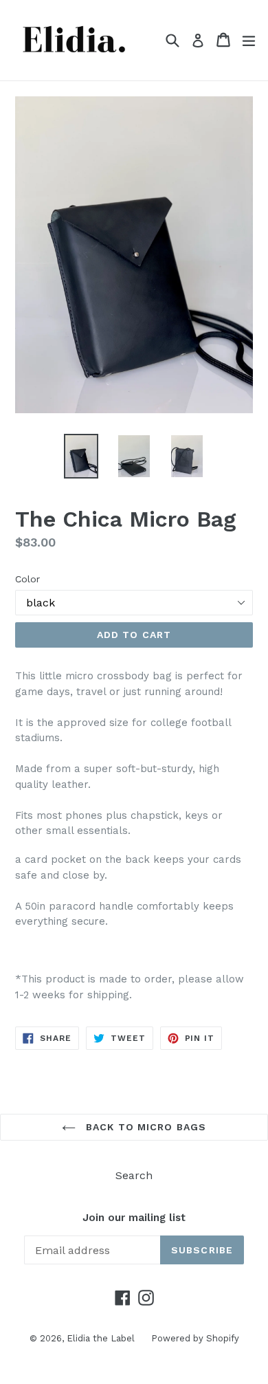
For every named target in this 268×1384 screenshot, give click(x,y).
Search (134, 1175)
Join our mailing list (134, 1217)
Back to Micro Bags (144, 1126)
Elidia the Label (102, 1338)
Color (27, 578)
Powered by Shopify (195, 1338)
